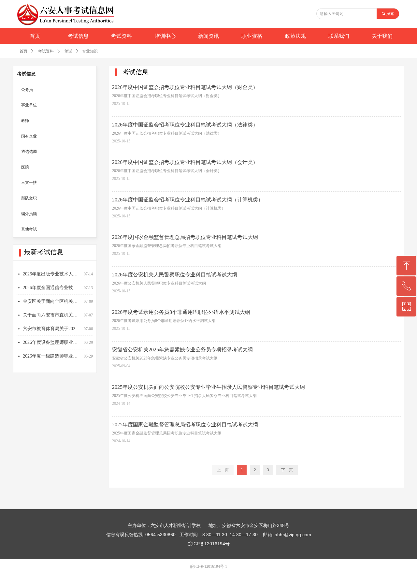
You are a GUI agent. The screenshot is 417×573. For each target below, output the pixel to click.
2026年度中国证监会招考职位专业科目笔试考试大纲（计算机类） (187, 199)
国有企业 (29, 136)
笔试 (68, 51)
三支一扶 (29, 182)
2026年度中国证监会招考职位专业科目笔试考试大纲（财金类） (185, 87)
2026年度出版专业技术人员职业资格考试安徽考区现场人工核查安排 (52, 270)
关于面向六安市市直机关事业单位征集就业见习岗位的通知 (52, 311)
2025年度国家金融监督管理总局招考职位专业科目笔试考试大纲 (185, 424)
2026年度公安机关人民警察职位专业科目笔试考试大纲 (174, 274)
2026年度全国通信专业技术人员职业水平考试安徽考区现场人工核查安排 (52, 284)
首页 (23, 51)
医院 (25, 167)
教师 (25, 120)
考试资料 (46, 51)
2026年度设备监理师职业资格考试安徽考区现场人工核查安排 (52, 338)
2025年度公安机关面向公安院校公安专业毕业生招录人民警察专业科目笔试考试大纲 (208, 387)
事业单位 (29, 105)
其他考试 (29, 229)
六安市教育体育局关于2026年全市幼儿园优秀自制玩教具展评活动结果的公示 (52, 325)
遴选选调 (29, 151)
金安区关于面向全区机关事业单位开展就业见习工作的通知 (52, 297)
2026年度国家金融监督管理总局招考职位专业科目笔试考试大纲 (185, 237)
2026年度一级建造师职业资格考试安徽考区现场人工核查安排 (52, 352)
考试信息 (26, 73)
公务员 (27, 89)
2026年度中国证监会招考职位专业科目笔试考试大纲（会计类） (185, 162)
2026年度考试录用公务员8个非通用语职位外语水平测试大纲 (181, 312)
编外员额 (29, 214)
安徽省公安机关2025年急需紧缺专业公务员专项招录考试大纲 (182, 349)
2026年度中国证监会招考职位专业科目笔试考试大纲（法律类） (185, 124)
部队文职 (29, 198)
